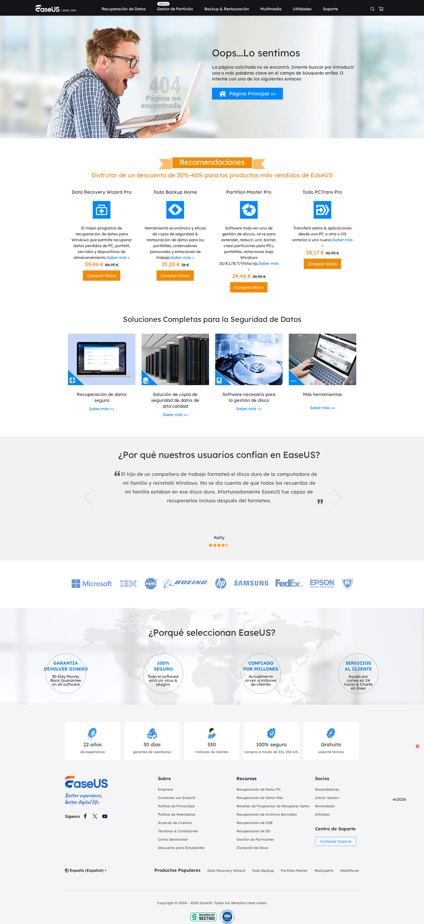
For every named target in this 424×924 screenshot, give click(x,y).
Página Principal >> (252, 93)
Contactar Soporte (335, 841)
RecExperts (324, 870)
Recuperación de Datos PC (259, 789)
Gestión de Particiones (255, 839)
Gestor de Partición (175, 8)
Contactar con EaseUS (176, 798)
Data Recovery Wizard (226, 870)
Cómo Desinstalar (173, 839)
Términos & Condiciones (178, 831)
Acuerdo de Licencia (175, 823)
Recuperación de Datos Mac (260, 798)
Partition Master (294, 870)
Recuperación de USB (255, 823)
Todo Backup (263, 870)
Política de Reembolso (176, 814)
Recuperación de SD (253, 831)
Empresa (165, 789)
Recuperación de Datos (124, 8)
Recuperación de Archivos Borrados (267, 814)
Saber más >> (101, 408)
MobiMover (349, 870)
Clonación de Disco (252, 848)
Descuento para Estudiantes (181, 848)
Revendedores (327, 789)
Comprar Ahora (101, 275)
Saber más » (118, 257)
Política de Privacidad (176, 806)
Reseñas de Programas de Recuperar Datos (273, 806)
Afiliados (322, 814)
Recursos (247, 778)
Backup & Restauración (226, 8)
